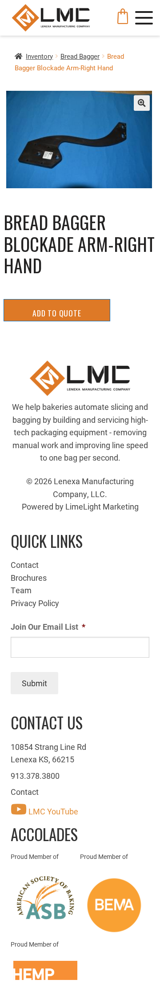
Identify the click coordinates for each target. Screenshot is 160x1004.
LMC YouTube (52, 811)
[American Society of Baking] (45, 897)
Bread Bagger (80, 56)
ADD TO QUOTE (56, 313)
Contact (25, 564)
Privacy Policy (35, 603)
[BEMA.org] (114, 905)
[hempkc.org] (45, 970)
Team (21, 590)
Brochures (29, 577)
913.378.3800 (35, 775)
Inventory (39, 56)
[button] (141, 103)
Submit (34, 683)
